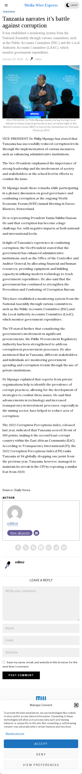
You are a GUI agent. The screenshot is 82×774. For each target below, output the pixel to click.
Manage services (15, 733)
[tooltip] (18, 547)
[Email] (36, 533)
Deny (41, 754)
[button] (76, 705)
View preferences (41, 765)
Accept (41, 744)
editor (38, 59)
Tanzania (8, 12)
